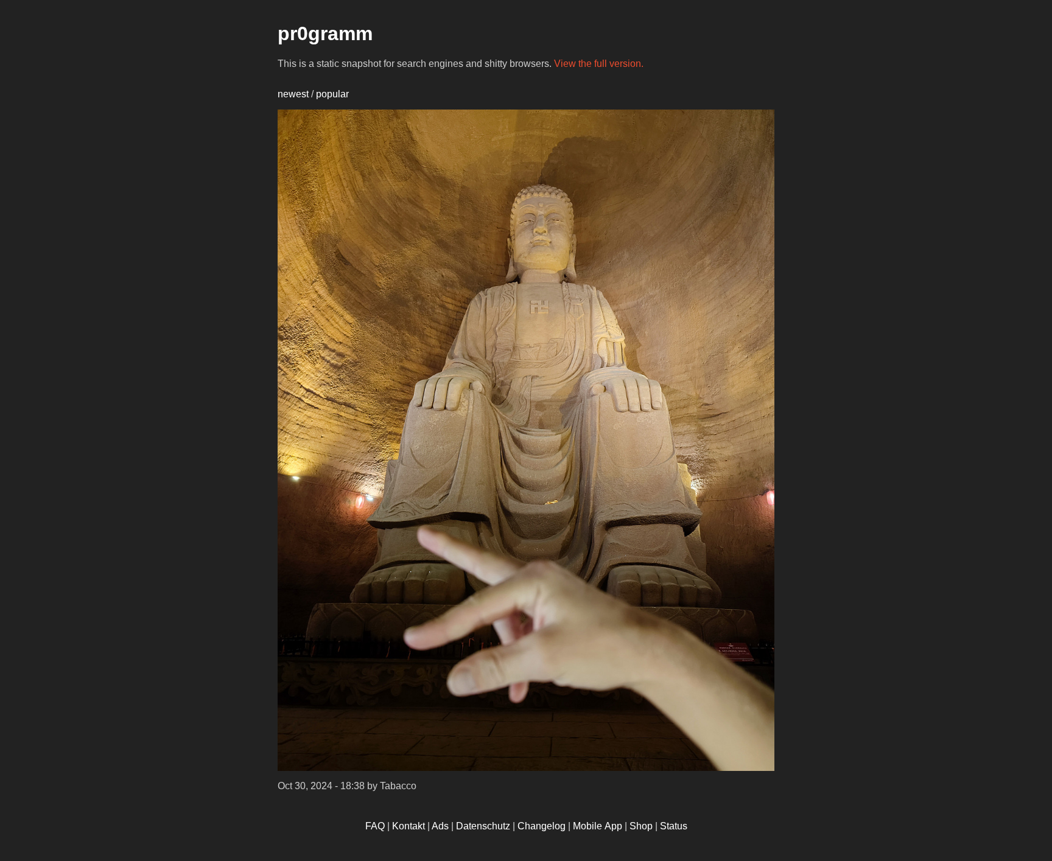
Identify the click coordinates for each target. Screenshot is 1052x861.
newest (293, 94)
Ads (440, 826)
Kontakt (408, 826)
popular (332, 94)
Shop (641, 826)
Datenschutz (483, 826)
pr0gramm (325, 33)
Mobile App (597, 826)
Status (673, 826)
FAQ (375, 826)
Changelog (541, 826)
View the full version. (598, 63)
